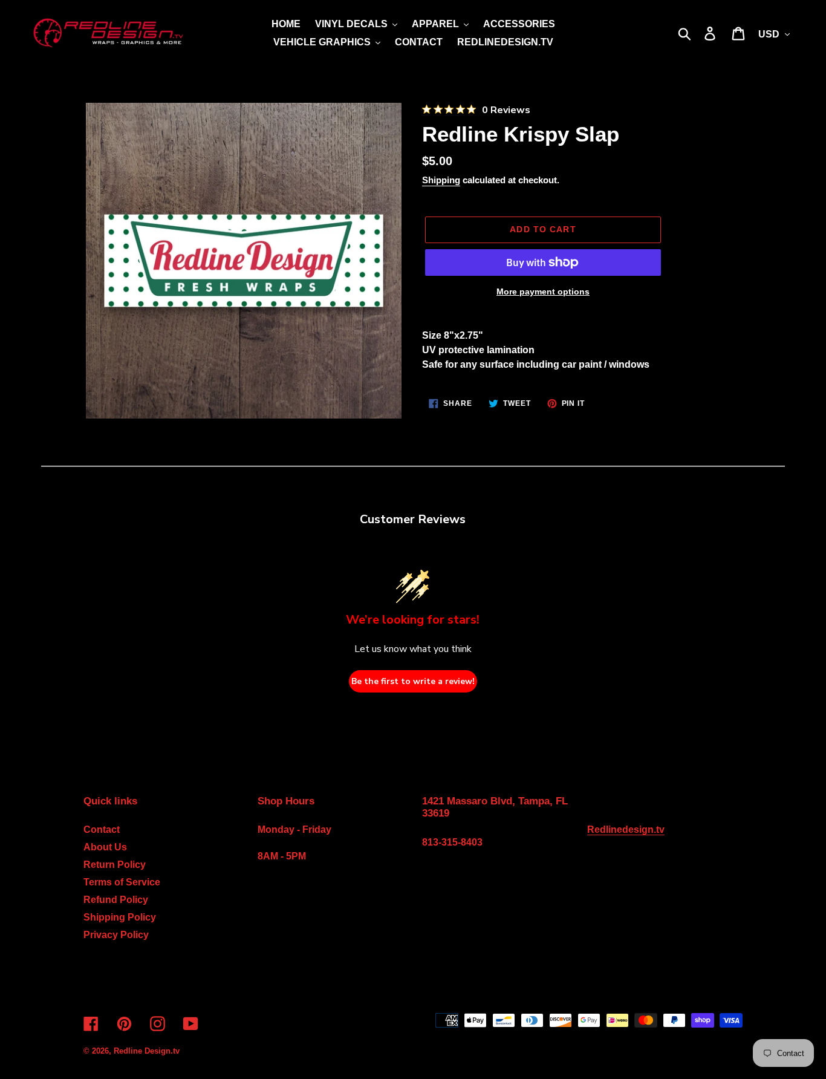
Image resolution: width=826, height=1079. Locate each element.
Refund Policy (115, 900)
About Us (105, 847)
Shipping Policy (119, 917)
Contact (101, 829)
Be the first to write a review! (413, 681)
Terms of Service (121, 882)
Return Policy (114, 864)
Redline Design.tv (147, 1050)
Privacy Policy (116, 935)
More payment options (543, 291)
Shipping (441, 180)
